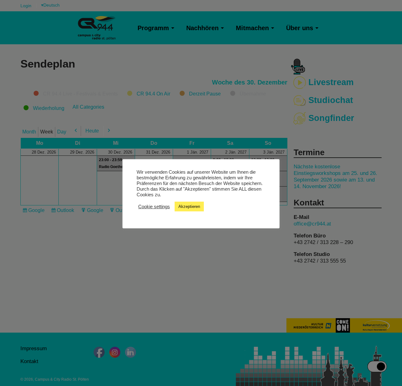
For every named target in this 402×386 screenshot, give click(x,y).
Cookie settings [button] (154, 206)
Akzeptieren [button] (189, 206)
